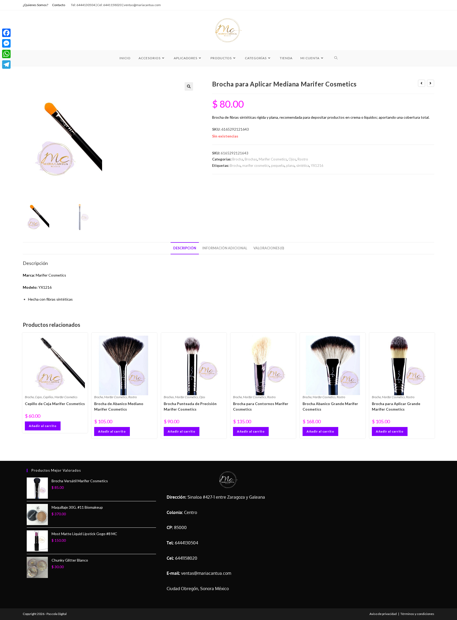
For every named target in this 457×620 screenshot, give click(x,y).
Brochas (251, 159)
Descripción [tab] (184, 248)
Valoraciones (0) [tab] (268, 248)
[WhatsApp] (6, 54)
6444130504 (186, 542)
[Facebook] (6, 32)
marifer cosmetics (255, 165)
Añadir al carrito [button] (43, 426)
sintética (302, 165)
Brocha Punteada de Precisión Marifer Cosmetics (190, 406)
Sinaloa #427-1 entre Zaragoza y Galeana (226, 497)
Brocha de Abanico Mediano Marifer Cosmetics (118, 406)
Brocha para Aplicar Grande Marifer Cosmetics (396, 406)
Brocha (237, 159)
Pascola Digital (57, 614)
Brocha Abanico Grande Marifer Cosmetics (330, 406)
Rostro (303, 159)
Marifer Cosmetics (273, 159)
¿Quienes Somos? (35, 5)
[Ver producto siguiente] (430, 83)
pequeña (278, 165)
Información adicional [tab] (224, 248)
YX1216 (317, 165)
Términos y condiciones (417, 614)
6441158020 (186, 558)
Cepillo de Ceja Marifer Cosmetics (55, 403)
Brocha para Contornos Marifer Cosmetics (260, 406)
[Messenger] (6, 43)
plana (290, 165)
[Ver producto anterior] (421, 83)
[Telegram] (6, 64)
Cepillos (48, 397)
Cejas (38, 397)
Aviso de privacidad (383, 614)
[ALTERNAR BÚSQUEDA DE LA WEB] (336, 58)
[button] (189, 86)
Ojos (292, 159)
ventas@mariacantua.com (206, 573)
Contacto (58, 5)
